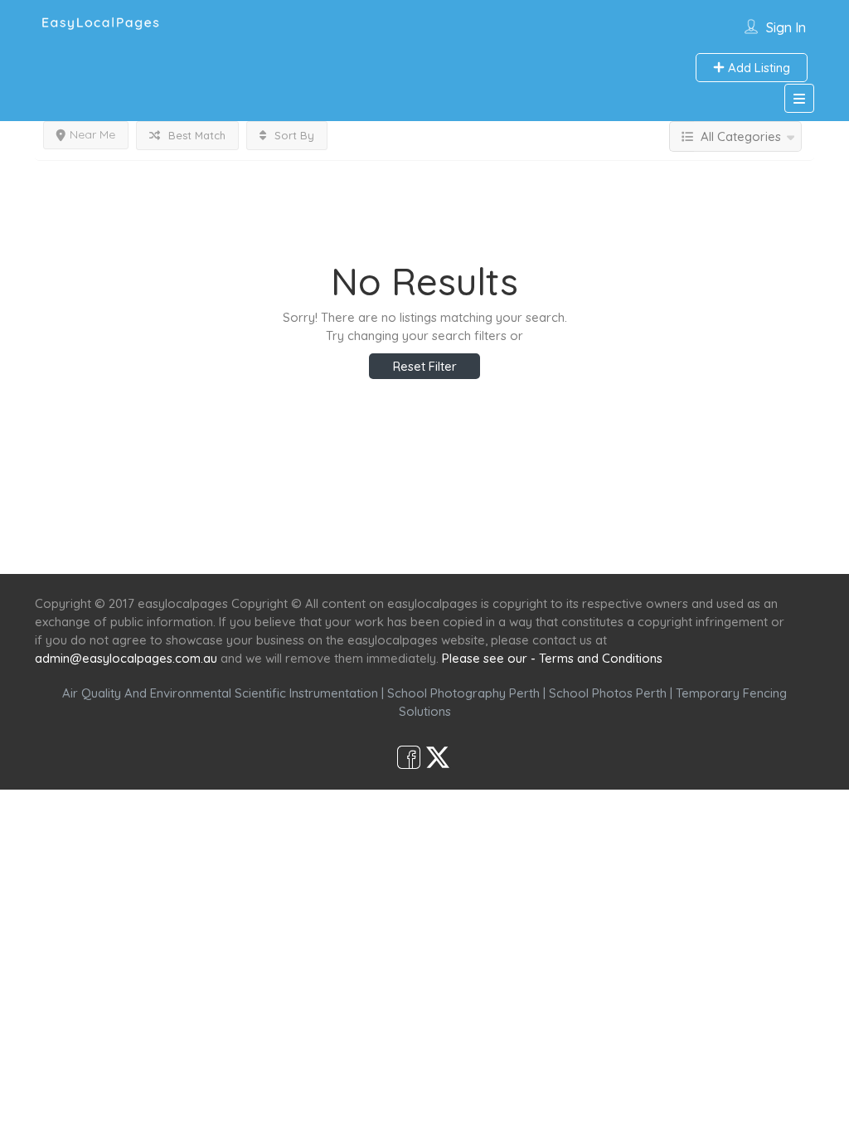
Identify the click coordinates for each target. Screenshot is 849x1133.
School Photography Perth (463, 693)
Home (264, 544)
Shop (562, 544)
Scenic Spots (426, 544)
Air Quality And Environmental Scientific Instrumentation (220, 693)
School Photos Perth (608, 693)
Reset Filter (425, 366)
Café (505, 544)
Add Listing (757, 67)
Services (335, 544)
